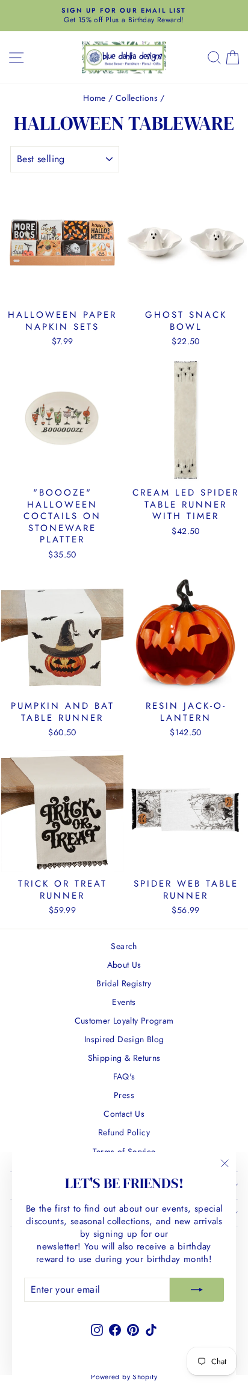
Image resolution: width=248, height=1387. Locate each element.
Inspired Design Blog (124, 1039)
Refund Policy (124, 1132)
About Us (124, 965)
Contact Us (124, 1114)
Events (123, 1002)
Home (94, 98)
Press (124, 1095)
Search (124, 946)
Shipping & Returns (124, 1058)
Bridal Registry (124, 983)
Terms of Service (124, 1152)
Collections (137, 98)
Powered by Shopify (124, 1376)
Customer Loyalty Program (124, 1021)
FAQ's (124, 1076)
